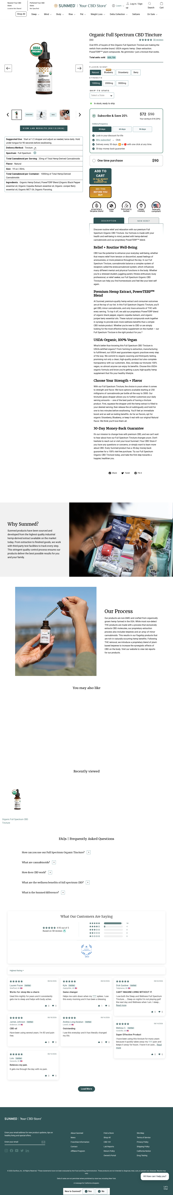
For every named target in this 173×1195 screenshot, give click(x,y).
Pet (81, 14)
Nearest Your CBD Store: (14, 5)
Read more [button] (121, 1005)
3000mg (122, 83)
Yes (90, 1191)
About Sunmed (77, 1133)
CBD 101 (107, 1142)
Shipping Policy (143, 1146)
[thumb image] (41, 115)
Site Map (140, 1133)
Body (58, 14)
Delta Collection (117, 14)
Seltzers (136, 14)
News (73, 1137)
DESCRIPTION (108, 220)
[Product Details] (17, 115)
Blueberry (108, 72)
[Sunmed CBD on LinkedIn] (27, 1150)
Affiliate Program (78, 1151)
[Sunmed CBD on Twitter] (22, 1150)
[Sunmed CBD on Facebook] (11, 1150)
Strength (95, 78)
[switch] (95, 1191)
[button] (145, 39)
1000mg (96, 83)
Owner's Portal (110, 1155)
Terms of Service (143, 1137)
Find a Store (109, 1133)
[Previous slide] (8, 68)
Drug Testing (142, 1155)
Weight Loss (96, 14)
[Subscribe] (43, 1142)
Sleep (34, 14)
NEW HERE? (143, 220)
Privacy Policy (142, 1142)
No (103, 1191)
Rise (71, 14)
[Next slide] (79, 68)
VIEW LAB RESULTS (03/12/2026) (43, 128)
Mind (46, 14)
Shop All (21, 14)
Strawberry (123, 72)
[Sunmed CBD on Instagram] (6, 1150)
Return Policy (109, 1151)
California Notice (144, 1151)
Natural (95, 72)
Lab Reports (109, 1146)
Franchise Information (80, 1142)
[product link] (17, 816)
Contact (74, 1146)
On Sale (151, 14)
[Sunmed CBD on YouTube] (16, 1150)
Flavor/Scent (98, 67)
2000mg (109, 83)
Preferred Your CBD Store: (37, 5)
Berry (136, 72)
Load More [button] (86, 1089)
